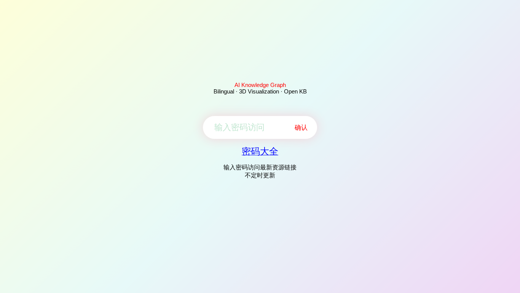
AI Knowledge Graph (260, 85)
